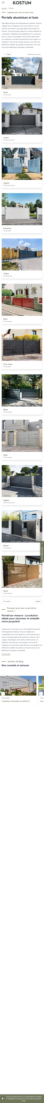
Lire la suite (6, 654)
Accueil (4, 8)
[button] (40, 73)
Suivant (38, 601)
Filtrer (9, 54)
